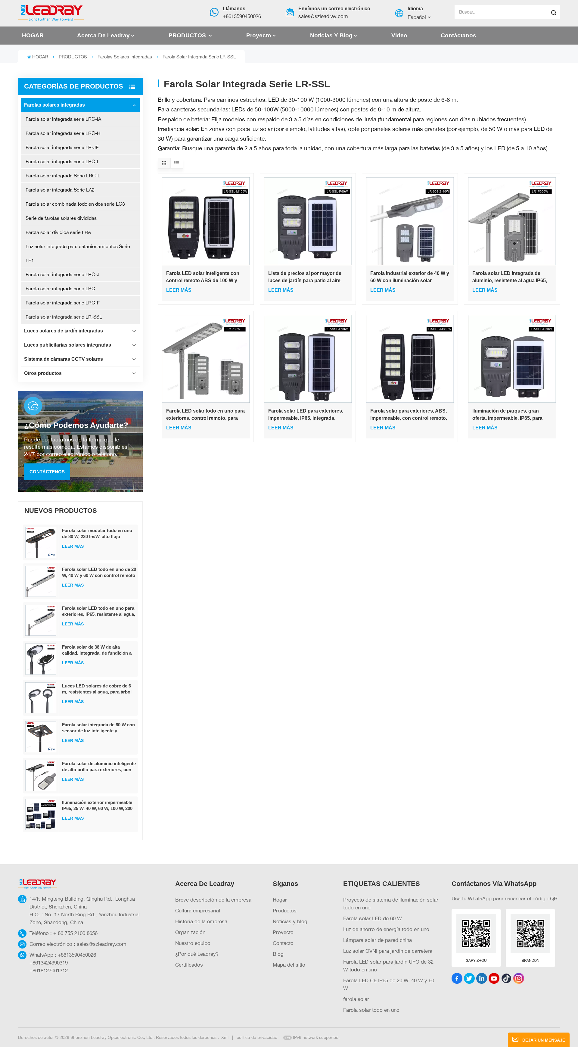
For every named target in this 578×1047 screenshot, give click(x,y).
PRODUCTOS (188, 35)
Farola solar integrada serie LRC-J (62, 274)
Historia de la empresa (201, 921)
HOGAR (33, 35)
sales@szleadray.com (323, 16)
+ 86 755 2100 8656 (75, 933)
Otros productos (43, 373)
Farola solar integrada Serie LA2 (60, 190)
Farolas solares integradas (125, 57)
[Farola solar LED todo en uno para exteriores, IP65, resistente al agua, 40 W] (41, 620)
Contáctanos (458, 35)
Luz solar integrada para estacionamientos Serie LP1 (78, 253)
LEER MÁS (73, 546)
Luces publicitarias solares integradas (67, 344)
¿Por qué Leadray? (197, 954)
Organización (190, 932)
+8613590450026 (242, 16)
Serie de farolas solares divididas (61, 218)
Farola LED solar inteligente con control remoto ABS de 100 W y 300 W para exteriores (202, 277)
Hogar (280, 899)
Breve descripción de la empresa (213, 899)
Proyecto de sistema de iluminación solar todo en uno (390, 903)
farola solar (356, 999)
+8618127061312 (49, 970)
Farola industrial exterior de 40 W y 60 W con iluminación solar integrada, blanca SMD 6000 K (409, 277)
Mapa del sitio (289, 964)
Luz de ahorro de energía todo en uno (386, 929)
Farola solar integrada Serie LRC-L (63, 176)
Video (399, 35)
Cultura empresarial (197, 910)
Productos (285, 910)
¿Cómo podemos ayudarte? (76, 425)
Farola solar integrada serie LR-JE (62, 147)
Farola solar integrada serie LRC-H (63, 133)
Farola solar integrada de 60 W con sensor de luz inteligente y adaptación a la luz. (98, 728)
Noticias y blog (331, 35)
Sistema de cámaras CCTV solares (63, 359)
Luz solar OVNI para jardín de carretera (387, 951)
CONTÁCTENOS (47, 471)
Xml (224, 1037)
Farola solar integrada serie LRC (60, 288)
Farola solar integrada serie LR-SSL (64, 317)
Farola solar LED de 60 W (372, 918)
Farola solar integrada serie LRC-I (62, 161)
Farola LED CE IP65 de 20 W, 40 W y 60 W (388, 984)
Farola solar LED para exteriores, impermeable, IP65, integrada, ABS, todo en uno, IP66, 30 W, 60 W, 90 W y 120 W (305, 415)
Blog (278, 954)
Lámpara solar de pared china (377, 940)
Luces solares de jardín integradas (63, 330)
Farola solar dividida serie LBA (58, 232)
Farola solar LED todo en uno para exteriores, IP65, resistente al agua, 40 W (98, 611)
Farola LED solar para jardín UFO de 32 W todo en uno (388, 965)
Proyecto (258, 35)
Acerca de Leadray (103, 35)
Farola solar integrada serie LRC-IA (63, 119)
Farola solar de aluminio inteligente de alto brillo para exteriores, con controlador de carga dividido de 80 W (99, 767)
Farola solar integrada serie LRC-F (63, 303)
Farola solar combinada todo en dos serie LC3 (75, 204)
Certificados (189, 964)
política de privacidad (257, 1037)
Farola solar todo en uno (371, 1010)
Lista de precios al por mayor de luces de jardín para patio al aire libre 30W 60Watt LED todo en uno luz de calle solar (307, 277)
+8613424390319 (49, 962)
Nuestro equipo (192, 943)
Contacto (283, 943)
